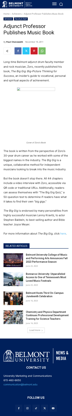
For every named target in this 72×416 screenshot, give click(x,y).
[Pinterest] (34, 50)
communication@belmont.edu (20, 384)
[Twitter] (26, 50)
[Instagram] (27, 408)
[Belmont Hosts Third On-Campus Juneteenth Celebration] (13, 298)
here (63, 233)
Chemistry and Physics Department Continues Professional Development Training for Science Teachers (47, 315)
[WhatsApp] (42, 50)
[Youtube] (53, 408)
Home (6, 13)
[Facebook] (18, 50)
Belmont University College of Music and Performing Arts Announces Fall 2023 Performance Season (47, 258)
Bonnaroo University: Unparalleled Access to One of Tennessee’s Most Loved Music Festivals (46, 277)
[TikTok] (36, 408)
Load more (34, 330)
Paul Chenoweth (14, 41)
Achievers (16, 13)
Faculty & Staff (21, 19)
